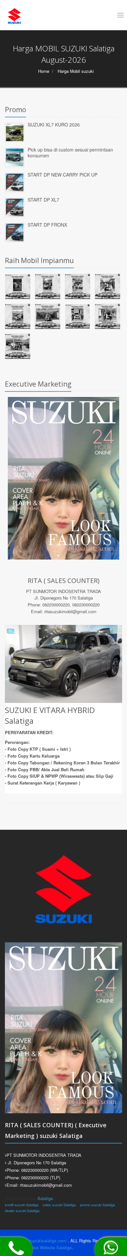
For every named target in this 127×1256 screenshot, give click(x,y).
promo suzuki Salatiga (97, 1204)
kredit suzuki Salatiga (21, 1204)
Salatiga (45, 1198)
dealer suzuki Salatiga (22, 1210)
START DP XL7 (43, 199)
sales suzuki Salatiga (59, 1204)
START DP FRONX (47, 224)
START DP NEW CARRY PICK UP (62, 174)
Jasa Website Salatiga (50, 1247)
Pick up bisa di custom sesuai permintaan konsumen (70, 152)
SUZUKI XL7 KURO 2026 (54, 124)
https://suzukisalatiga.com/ (41, 1240)
